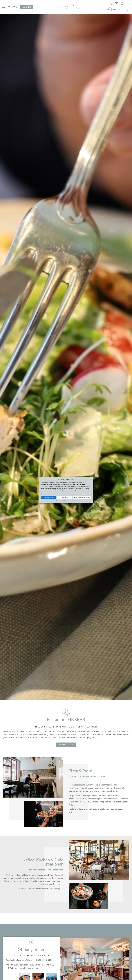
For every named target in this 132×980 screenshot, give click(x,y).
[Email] (117, 3)
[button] (90, 479)
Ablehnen (64, 497)
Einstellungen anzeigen (82, 497)
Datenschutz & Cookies (62, 501)
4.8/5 (125, 8)
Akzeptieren (48, 497)
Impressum (73, 501)
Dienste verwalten (46, 494)
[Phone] (112, 3)
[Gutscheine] (122, 3)
